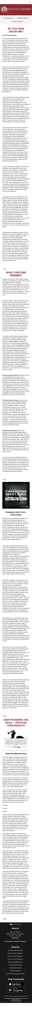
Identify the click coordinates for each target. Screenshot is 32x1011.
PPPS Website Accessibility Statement (15, 941)
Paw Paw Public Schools (15, 950)
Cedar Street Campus (15, 968)
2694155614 (15, 938)
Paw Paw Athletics (8, 18)
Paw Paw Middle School (15, 962)
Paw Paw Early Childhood (15, 953)
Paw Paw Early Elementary (15, 956)
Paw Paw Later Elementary (15, 959)
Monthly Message (18, 21)
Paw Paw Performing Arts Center (15, 973)
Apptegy (19, 1000)
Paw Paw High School (15, 965)
